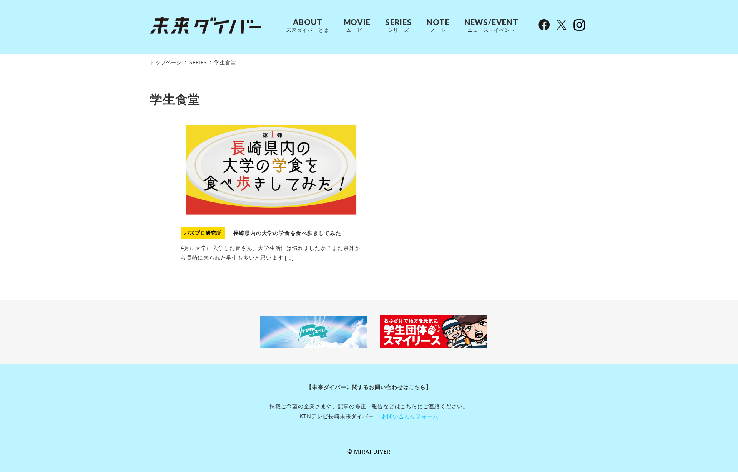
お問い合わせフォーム (410, 416)
